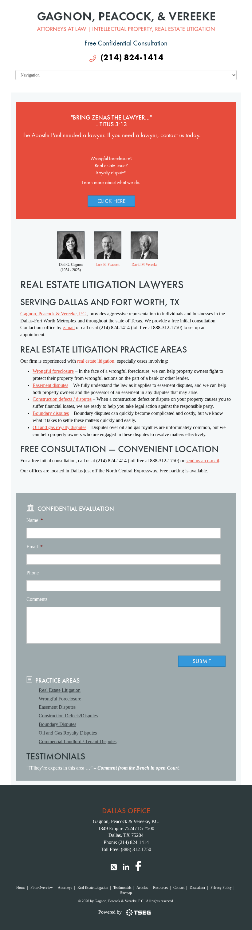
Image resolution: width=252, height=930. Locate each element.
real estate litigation (95, 361)
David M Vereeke (144, 264)
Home (20, 887)
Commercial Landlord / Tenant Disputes (77, 741)
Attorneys (65, 887)
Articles (142, 887)
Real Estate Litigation (60, 690)
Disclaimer (197, 887)
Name (34, 520)
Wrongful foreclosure (53, 371)
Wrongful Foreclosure (60, 698)
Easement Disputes (57, 707)
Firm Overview (41, 887)
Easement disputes (50, 385)
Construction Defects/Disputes (68, 715)
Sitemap (126, 893)
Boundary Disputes (57, 724)
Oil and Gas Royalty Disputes (68, 732)
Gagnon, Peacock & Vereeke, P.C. (53, 313)
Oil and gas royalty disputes (59, 427)
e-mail (69, 327)
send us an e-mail (202, 460)
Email (34, 546)
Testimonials (122, 887)
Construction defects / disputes (62, 399)
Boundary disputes (51, 413)
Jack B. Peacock (108, 264)
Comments (36, 599)
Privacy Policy (221, 887)
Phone (32, 572)
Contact (178, 887)
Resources (160, 887)
